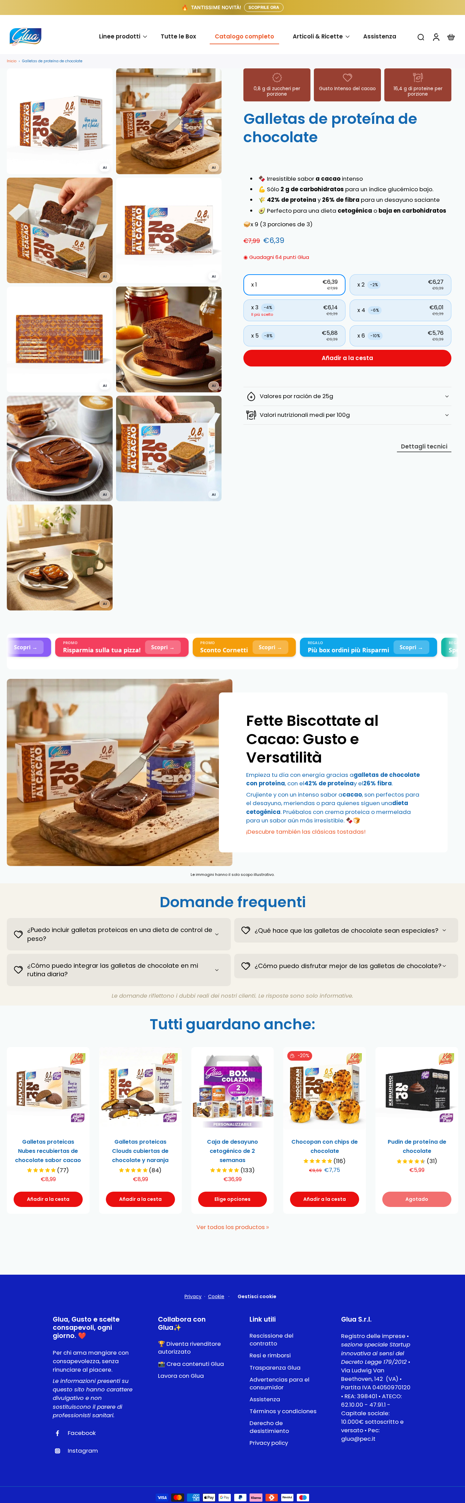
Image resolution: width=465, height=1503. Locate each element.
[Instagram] (60, 1450)
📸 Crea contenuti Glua (191, 1364)
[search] (420, 37)
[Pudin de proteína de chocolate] (416, 1088)
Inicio (11, 61)
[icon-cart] (450, 37)
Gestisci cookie (257, 1296)
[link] (267, 1227)
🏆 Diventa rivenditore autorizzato (189, 1348)
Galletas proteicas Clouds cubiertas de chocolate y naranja (140, 1151)
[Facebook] (60, 1433)
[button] (294, 285)
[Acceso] (435, 36)
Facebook (82, 1433)
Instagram (83, 1451)
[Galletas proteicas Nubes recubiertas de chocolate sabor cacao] (48, 1088)
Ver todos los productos (230, 1227)
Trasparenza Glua (275, 1368)
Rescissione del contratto (271, 1339)
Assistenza (265, 1399)
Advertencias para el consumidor (279, 1383)
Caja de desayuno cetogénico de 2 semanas (232, 1151)
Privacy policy (269, 1443)
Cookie (216, 1296)
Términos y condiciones (283, 1411)
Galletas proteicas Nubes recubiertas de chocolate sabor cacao (48, 1151)
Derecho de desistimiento (269, 1427)
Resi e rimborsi (270, 1355)
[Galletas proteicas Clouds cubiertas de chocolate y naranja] (140, 1088)
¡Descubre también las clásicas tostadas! (306, 832)
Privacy (193, 1296)
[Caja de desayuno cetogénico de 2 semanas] (232, 1088)
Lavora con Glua (181, 1376)
